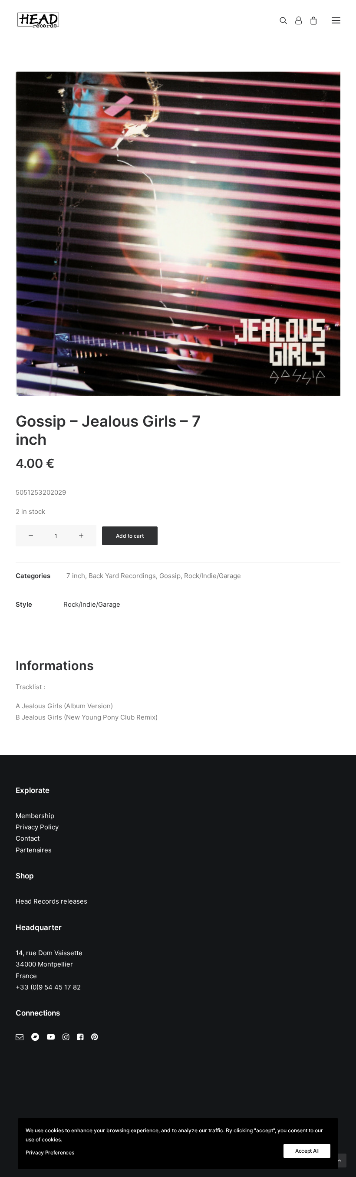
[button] (336, 20)
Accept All (307, 1150)
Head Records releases (51, 901)
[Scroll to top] (339, 1160)
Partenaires (34, 850)
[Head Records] (38, 20)
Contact (28, 838)
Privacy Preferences (50, 1152)
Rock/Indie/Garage (212, 576)
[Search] (279, 20)
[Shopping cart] (309, 20)
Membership (35, 816)
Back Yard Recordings (122, 576)
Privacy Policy (37, 827)
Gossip (170, 576)
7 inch (75, 576)
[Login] (294, 20)
